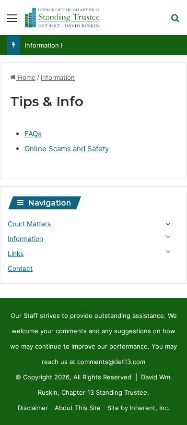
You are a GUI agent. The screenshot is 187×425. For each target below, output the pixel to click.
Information (58, 77)
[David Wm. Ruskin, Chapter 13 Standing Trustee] (62, 17)
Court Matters (29, 224)
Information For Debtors (60, 45)
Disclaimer (33, 408)
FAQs (33, 133)
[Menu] (12, 21)
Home (25, 77)
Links (15, 253)
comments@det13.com (111, 361)
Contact (20, 268)
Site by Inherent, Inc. (138, 408)
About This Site (78, 408)
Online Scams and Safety (66, 148)
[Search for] (175, 21)
